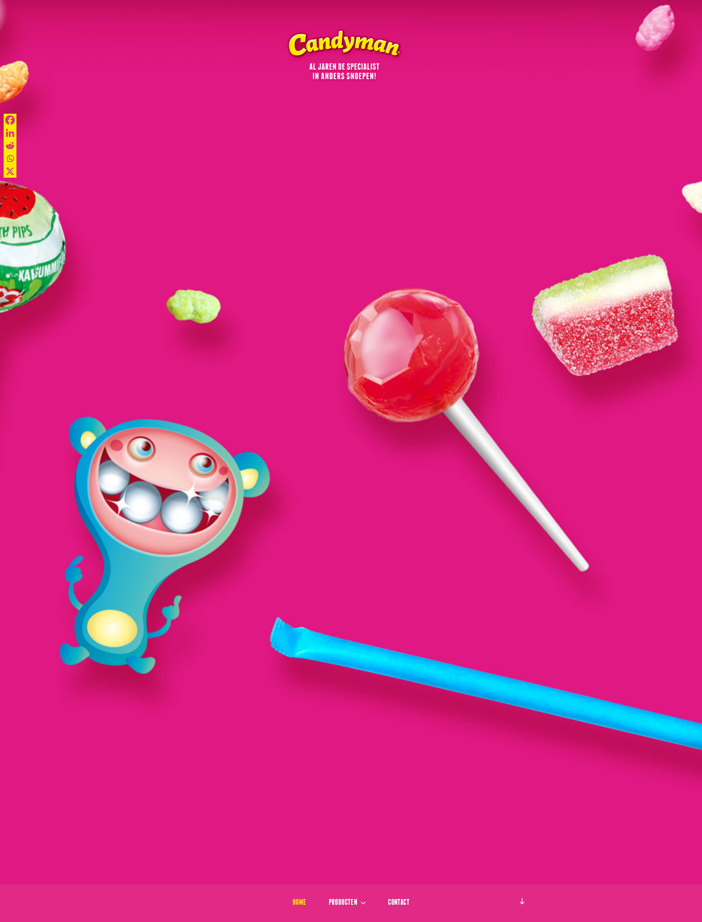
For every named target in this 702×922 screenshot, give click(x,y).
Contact (399, 902)
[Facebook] (10, 120)
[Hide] (7, 185)
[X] (10, 171)
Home (299, 902)
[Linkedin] (10, 132)
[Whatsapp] (10, 158)
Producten (343, 902)
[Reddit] (10, 145)
